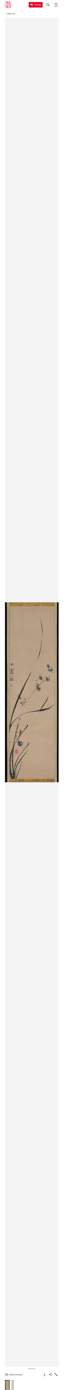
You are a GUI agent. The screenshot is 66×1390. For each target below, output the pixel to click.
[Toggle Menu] (56, 4)
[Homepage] (8, 5)
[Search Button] (48, 4)
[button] (32, 692)
